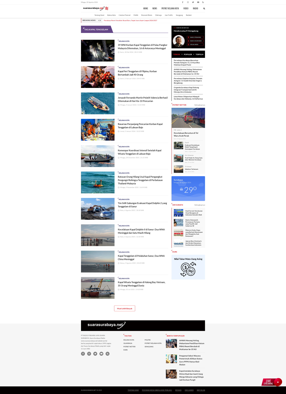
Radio (195, 8)
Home (145, 8)
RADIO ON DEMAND (196, 41)
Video (185, 8)
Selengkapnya (199, 105)
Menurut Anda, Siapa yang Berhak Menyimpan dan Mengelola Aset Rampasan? (194, 233)
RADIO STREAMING (195, 37)
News (154, 8)
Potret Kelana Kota (170, 8)
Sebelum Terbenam (191, 169)
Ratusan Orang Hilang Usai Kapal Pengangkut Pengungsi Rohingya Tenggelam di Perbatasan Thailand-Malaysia (140, 180)
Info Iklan (201, 390)
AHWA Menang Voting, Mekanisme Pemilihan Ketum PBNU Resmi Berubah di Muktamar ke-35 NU (188, 71)
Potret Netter (129, 347)
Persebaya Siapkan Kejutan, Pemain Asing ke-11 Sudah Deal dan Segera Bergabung (188, 80)
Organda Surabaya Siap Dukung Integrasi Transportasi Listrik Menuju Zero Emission (186, 89)
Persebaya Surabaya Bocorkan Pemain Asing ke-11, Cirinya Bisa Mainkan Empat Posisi (187, 62)
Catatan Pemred (124, 15)
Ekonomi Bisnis (146, 15)
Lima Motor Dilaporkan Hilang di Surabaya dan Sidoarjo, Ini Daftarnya (188, 97)
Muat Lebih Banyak (124, 308)
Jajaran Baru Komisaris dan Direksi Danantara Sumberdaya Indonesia (193, 243)
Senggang (179, 15)
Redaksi (189, 15)
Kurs (125, 350)
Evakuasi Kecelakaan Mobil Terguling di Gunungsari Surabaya (192, 147)
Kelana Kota (111, 15)
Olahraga (158, 15)
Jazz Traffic (169, 15)
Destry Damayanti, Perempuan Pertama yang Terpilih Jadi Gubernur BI (192, 223)
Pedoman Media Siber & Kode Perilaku (157, 390)
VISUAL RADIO (194, 44)
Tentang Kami (99, 15)
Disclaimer (189, 390)
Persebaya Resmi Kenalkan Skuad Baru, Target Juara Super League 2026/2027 (130, 20)
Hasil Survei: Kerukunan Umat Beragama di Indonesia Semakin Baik (193, 213)
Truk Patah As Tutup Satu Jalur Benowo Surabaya (193, 159)
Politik (136, 15)
